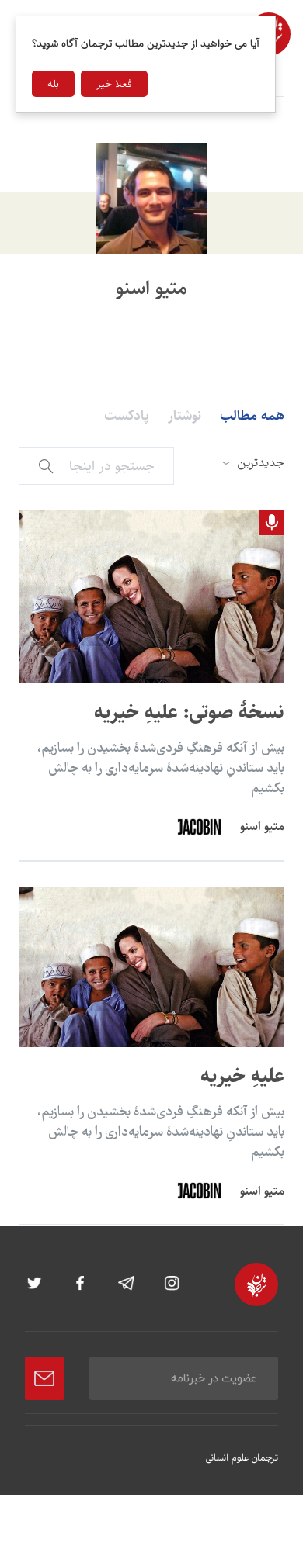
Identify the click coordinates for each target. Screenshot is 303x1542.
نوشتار (184, 416)
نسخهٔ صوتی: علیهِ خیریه (189, 712)
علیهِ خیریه (242, 1076)
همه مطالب (252, 416)
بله (53, 83)
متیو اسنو (262, 826)
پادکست (126, 416)
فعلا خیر (114, 83)
